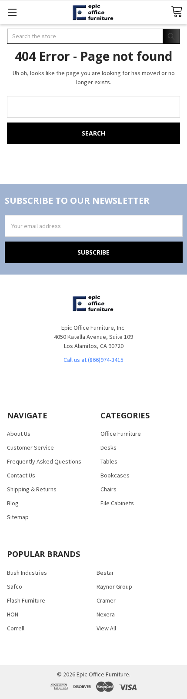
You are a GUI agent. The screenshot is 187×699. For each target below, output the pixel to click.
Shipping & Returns (32, 489)
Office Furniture (120, 433)
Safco (14, 586)
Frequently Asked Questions (44, 461)
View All (106, 628)
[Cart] (176, 12)
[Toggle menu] (12, 12)
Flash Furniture (26, 600)
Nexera (106, 614)
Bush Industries (27, 572)
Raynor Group (114, 586)
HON (12, 614)
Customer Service (30, 447)
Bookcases (115, 475)
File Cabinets (117, 503)
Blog (13, 503)
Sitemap (18, 517)
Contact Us (21, 475)
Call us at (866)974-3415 (93, 360)
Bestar (105, 572)
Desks (108, 447)
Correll (15, 628)
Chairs (108, 489)
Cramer (106, 600)
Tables (108, 461)
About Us (18, 433)
